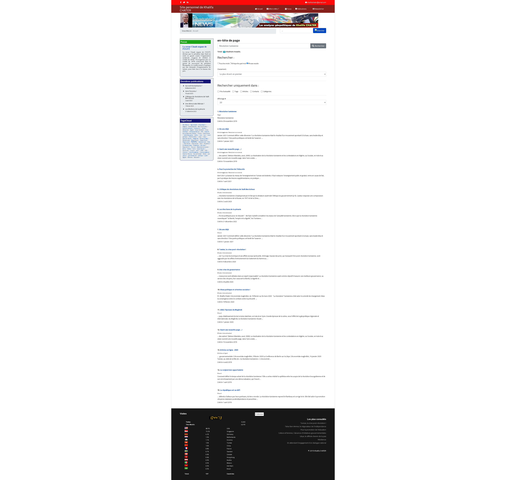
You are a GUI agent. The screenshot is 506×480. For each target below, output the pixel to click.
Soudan (189, 149)
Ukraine (185, 152)
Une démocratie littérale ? (194, 105)
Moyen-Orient (203, 140)
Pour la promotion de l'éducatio (232, 169)
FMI (202, 132)
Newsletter (319, 8)
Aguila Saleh (194, 125)
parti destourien (192, 155)
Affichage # (221, 98)
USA (206, 150)
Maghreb (195, 138)
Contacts (255, 91)
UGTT (197, 150)
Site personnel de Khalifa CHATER (196, 9)
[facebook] (180, 2)
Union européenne (204, 152)
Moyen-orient (186, 142)
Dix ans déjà (224, 129)
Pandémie (207, 143)
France (199, 133)
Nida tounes (195, 143)
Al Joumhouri (202, 125)
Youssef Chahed (197, 154)
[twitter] (184, 2)
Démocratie (186, 130)
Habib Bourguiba (188, 135)
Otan (201, 143)
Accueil (260, 8)
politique (200, 155)
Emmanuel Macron (194, 132)
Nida (208, 142)
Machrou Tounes (187, 138)
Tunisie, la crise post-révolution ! (232, 249)
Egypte (192, 130)
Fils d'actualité (225, 91)
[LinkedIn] (187, 2)
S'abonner (259, 414)
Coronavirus (197, 128)
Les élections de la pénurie (195, 110)
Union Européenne (193, 152)
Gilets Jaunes (206, 133)
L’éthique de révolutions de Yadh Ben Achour (197, 98)
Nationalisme (202, 142)
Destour (204, 128)
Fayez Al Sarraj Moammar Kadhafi (196, 132)
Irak (201, 135)
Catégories (267, 91)
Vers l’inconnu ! (191, 92)
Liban (199, 137)
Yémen (204, 154)
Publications (301, 8)
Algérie (185, 126)
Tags (236, 91)
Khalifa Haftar (193, 137)
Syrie (194, 148)
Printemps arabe (187, 145)
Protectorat (196, 145)
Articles (245, 91)
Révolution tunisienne (202, 147)
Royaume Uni (186, 147)
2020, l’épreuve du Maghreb (231, 309)
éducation (196, 157)
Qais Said (203, 145)
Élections (190, 157)
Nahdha (194, 141)
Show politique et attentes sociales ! (235, 289)
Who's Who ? (274, 8)
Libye (204, 137)
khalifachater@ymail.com (316, 2)
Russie (193, 147)
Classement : (222, 69)
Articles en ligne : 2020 (229, 349)
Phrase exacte (253, 63)
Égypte (184, 157)
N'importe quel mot (239, 63)
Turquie (192, 150)
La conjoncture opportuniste (231, 369)
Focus (288, 8)
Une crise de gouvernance (229, 269)
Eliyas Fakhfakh (199, 130)
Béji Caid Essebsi (202, 126)
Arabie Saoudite (192, 126)
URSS (201, 150)
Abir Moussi (186, 125)
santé (205, 155)
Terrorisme (185, 150)
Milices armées (204, 138)
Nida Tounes (187, 143)
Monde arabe (186, 140)
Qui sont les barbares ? (193, 87)
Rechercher (319, 46)
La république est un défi (230, 390)
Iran (204, 135)
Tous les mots (224, 63)
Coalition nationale (187, 128)
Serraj (184, 149)
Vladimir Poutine (187, 154)
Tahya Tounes (201, 148)
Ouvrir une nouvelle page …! (230, 149)
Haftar (196, 135)
